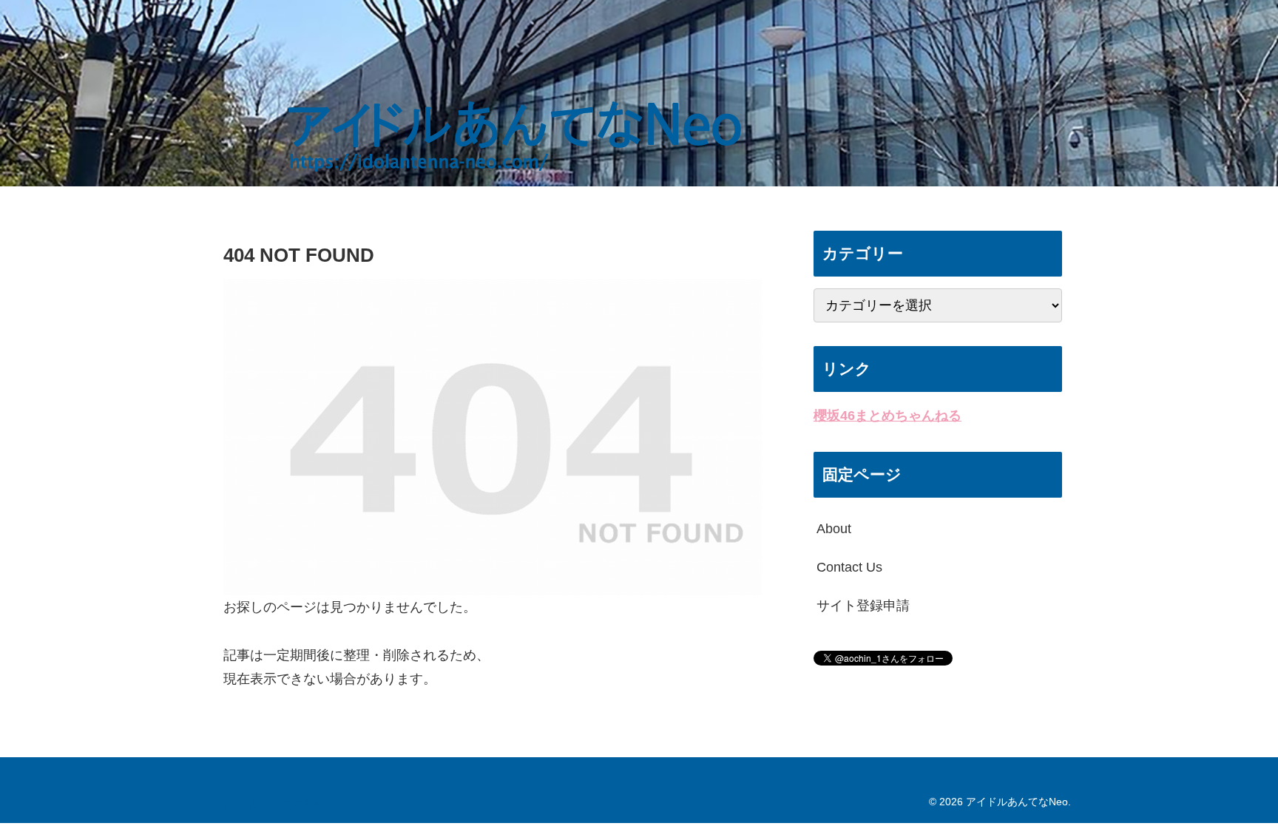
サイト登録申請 (863, 605)
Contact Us (849, 567)
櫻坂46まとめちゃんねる (887, 415)
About (833, 528)
